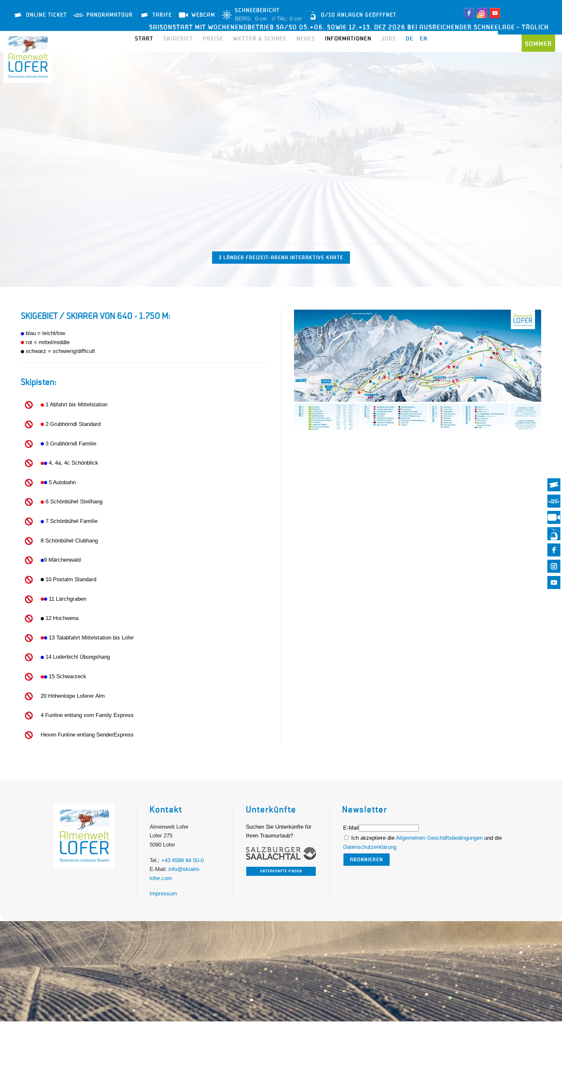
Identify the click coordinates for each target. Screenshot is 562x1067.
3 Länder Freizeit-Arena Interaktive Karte (281, 257)
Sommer (538, 44)
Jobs (388, 38)
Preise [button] (213, 38)
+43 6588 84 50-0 (182, 860)
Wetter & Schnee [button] (260, 38)
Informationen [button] (348, 38)
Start (144, 38)
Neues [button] (306, 38)
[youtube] (495, 13)
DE (409, 38)
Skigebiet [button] (178, 38)
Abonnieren (366, 860)
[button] (281, 971)
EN (423, 38)
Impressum (163, 894)
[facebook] (469, 13)
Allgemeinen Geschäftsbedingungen (440, 838)
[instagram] (482, 13)
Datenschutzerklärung (369, 847)
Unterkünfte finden (281, 871)
